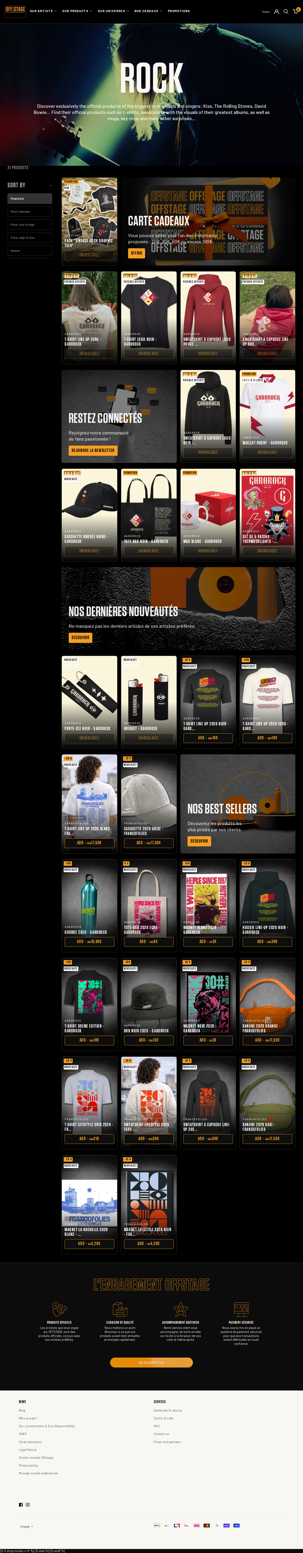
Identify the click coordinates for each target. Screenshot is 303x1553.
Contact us (161, 1434)
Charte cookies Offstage (36, 1457)
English (25, 1526)
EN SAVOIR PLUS (151, 1362)
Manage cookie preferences (38, 1473)
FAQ (157, 1426)
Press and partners (167, 1442)
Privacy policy (28, 1465)
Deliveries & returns (168, 1410)
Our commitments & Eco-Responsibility (47, 1426)
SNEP (23, 1434)
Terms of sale (163, 1418)
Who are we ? (28, 1418)
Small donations (30, 1442)
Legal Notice (27, 1450)
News (266, 11)
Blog (22, 1410)
